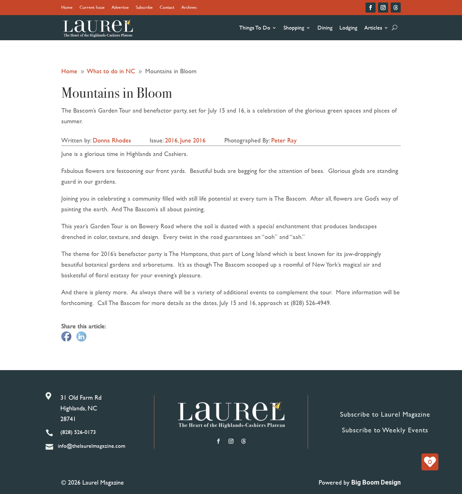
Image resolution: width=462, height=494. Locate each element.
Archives (189, 7)
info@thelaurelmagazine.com (91, 445)
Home (67, 7)
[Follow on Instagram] (383, 8)
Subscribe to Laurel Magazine (385, 414)
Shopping (293, 27)
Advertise (120, 7)
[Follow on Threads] (396, 8)
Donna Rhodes (112, 140)
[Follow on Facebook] (371, 8)
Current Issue (92, 7)
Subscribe (144, 7)
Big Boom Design (376, 482)
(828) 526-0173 (78, 432)
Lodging (348, 27)
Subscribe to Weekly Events (385, 430)
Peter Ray (284, 140)
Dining (325, 27)
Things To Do (254, 27)
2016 (171, 140)
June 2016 (193, 140)
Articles (373, 27)
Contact (167, 7)
